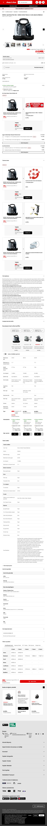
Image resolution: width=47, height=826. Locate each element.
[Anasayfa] (3, 11)
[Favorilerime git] (40, 2)
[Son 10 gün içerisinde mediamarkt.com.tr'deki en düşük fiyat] (44, 49)
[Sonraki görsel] (44, 29)
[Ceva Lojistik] (4, 783)
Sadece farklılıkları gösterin (14, 354)
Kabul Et (23, 708)
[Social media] (36, 734)
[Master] (9, 791)
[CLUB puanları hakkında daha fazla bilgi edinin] (15, 63)
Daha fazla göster (24, 142)
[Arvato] (19, 783)
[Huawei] (22, 798)
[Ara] (19, 2)
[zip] (24, 791)
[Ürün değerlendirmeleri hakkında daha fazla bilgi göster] (19, 344)
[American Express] (14, 791)
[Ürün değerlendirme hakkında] (12, 633)
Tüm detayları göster (7, 565)
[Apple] (5, 798)
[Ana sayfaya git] (11, 2)
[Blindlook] (5, 725)
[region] (23, 661)
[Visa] (4, 791)
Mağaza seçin (16, 90)
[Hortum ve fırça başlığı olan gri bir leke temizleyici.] (9, 696)
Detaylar (43, 134)
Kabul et (41, 815)
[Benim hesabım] (36, 2)
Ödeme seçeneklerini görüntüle (8, 59)
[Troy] (19, 791)
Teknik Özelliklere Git (5, 81)
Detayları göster (30, 115)
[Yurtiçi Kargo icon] (14, 783)
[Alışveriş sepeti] (43, 2)
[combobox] (26, 2)
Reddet (29, 815)
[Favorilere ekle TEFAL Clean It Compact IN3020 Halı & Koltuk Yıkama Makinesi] (31, 434)
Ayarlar (35, 815)
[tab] (9, 645)
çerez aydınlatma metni (14, 823)
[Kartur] (9, 783)
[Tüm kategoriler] (3, 2)
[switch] (5, 354)
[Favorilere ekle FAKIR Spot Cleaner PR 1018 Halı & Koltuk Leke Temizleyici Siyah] (42, 434)
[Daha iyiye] (13, 725)
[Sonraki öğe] (44, 687)
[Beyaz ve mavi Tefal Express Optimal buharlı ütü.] (35, 245)
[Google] (13, 798)
